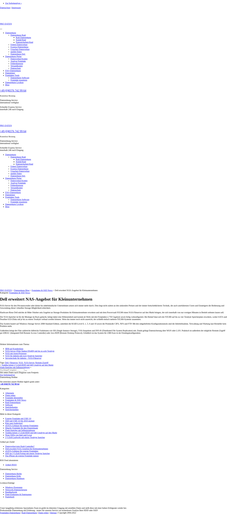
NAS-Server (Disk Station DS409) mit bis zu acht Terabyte (29, 351)
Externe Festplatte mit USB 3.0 (18, 418)
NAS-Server (29, 363)
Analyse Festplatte (18, 61)
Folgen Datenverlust (19, 45)
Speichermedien (12, 409)
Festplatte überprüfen (14, 398)
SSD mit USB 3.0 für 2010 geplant (19, 421)
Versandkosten (17, 66)
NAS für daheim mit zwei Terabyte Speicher (23, 356)
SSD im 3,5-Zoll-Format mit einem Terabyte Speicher (27, 453)
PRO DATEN (6, 24)
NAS (21, 363)
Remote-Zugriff (41, 363)
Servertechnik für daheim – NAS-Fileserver (23, 358)
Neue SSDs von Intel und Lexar (18, 435)
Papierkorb (9, 497)
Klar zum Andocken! (14, 423)
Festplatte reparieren (19, 80)
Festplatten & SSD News (19, 293)
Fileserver (14, 363)
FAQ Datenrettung (13, 71)
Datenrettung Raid (18, 35)
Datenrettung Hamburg (14, 478)
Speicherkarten (11, 407)
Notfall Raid (21, 40)
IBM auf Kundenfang (14, 349)
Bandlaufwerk (11, 492)
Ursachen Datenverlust (20, 49)
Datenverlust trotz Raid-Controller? (19, 446)
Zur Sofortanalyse (7, 375)
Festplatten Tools (12, 75)
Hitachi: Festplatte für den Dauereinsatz (21, 428)
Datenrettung (10, 33)
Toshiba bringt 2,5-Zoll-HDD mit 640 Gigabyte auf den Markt (27, 365)
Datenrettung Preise (13, 56)
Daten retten (10, 395)
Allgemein (9, 393)
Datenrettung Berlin (13, 474)
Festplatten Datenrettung (10, 513)
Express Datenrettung (19, 47)
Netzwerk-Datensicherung (16, 490)
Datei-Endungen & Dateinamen (18, 494)
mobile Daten (16, 52)
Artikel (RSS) (11, 465)
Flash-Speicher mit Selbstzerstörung (15, 367)
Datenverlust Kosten (19, 59)
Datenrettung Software (20, 78)
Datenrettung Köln (13, 476)
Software (9, 405)
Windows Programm (13, 487)
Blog (7, 85)
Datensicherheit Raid (24, 42)
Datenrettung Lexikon (14, 82)
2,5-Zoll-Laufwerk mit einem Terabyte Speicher (25, 437)
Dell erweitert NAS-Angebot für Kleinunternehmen (26, 449)
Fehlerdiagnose (17, 63)
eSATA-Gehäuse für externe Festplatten (21, 426)
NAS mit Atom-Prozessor (16, 353)
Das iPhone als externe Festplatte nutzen (22, 456)
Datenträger (10, 73)
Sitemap (53, 513)
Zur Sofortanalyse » (13, 3)
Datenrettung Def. (18, 54)
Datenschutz (5, 8)
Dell (7, 363)
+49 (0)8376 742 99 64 (13, 90)
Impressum (16, 8)
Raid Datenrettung (23, 37)
